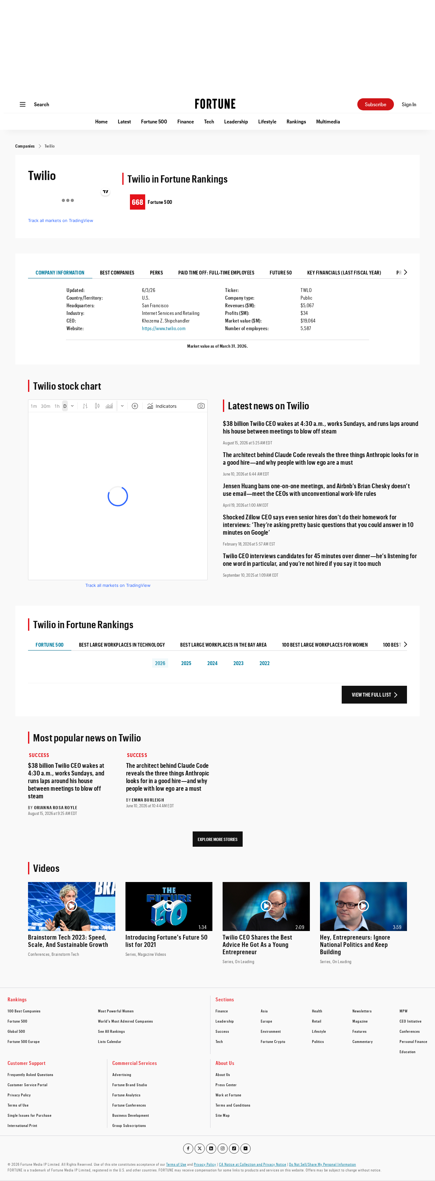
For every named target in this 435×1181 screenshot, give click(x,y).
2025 (186, 663)
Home (101, 121)
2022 (264, 663)
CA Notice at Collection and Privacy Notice (252, 1164)
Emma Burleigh (148, 799)
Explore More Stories (218, 839)
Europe (266, 1021)
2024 (212, 663)
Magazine (360, 1021)
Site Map (223, 1115)
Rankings (296, 121)
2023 (238, 663)
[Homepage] (215, 104)
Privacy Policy (19, 1095)
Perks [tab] (156, 272)
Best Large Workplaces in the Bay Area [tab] (223, 645)
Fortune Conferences (129, 1105)
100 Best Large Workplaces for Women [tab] (325, 645)
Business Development (130, 1115)
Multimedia (328, 121)
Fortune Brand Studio (129, 1084)
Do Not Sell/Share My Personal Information (322, 1164)
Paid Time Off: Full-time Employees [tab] (216, 272)
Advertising (122, 1074)
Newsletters (362, 1011)
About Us (223, 1074)
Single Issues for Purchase (30, 1115)
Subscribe (375, 104)
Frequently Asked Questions (30, 1074)
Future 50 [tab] (281, 272)
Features (360, 1031)
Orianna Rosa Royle (56, 807)
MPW (404, 1011)
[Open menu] (22, 104)
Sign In (409, 104)
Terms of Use (18, 1105)
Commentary (363, 1041)
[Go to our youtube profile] (245, 1148)
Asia (264, 1011)
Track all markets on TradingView (60, 220)
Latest (124, 121)
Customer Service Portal (27, 1084)
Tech (209, 121)
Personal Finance (413, 1041)
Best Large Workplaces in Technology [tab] (122, 645)
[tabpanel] (217, 315)
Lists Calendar (110, 1041)
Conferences (410, 1031)
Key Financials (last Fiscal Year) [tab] (344, 272)
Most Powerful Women (116, 1011)
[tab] (404, 272)
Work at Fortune (228, 1095)
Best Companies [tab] (117, 272)
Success (39, 755)
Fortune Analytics (126, 1095)
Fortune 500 (154, 121)
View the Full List (371, 694)
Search (41, 104)
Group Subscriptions (129, 1125)
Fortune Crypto (273, 1041)
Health (317, 1011)
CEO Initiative (411, 1021)
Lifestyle (267, 121)
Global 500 (16, 1031)
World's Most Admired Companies (125, 1021)
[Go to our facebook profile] (188, 1148)
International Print (22, 1125)
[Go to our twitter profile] (200, 1148)
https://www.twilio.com (163, 328)
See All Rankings (111, 1031)
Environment (271, 1031)
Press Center (226, 1084)
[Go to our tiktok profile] (234, 1148)
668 (138, 201)
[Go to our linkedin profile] (211, 1148)
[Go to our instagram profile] (223, 1148)
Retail (316, 1021)
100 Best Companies (24, 1011)
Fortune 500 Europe (24, 1041)
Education (408, 1051)
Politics (318, 1041)
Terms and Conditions (233, 1105)
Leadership (236, 121)
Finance (185, 121)
